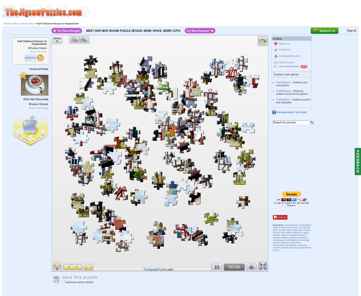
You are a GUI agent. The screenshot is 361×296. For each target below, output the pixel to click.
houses (294, 225)
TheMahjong (283, 90)
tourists (276, 235)
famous (285, 247)
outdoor (277, 237)
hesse (303, 235)
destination (291, 245)
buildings (307, 225)
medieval (296, 232)
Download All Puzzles (289, 56)
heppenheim (305, 247)
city (300, 225)
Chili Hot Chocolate (35, 99)
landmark (303, 237)
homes (276, 250)
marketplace (279, 240)
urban (289, 230)
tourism (276, 232)
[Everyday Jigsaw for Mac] (30, 130)
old (290, 237)
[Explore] (33, 58)
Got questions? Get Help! (292, 112)
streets (294, 227)
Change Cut (285, 49)
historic (286, 242)
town (295, 237)
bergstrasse (279, 245)
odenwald (304, 240)
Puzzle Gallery (11, 23)
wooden (307, 230)
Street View (27, 23)
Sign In (351, 30)
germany (293, 247)
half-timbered (292, 240)
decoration (286, 232)
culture (305, 232)
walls (275, 227)
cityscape (297, 230)
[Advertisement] (225, 11)
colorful (302, 227)
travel (287, 225)
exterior (277, 247)
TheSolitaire (283, 82)
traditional (295, 235)
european (302, 245)
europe (281, 230)
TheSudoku (283, 99)
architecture (284, 227)
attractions (295, 242)
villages (285, 237)
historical (277, 242)
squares (285, 235)
